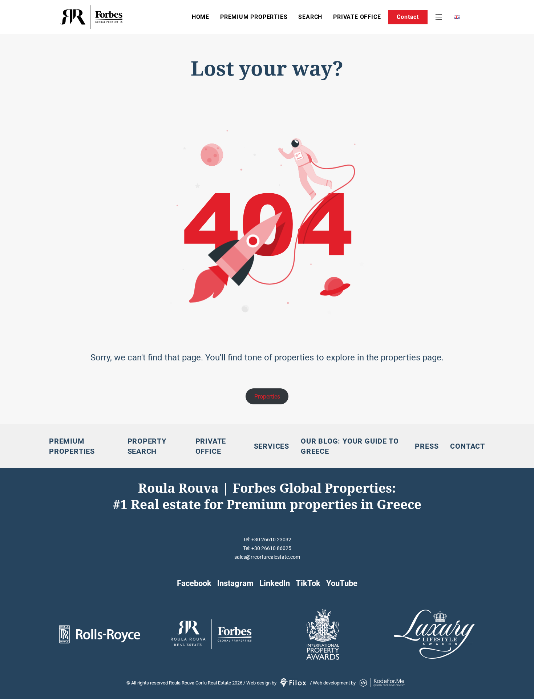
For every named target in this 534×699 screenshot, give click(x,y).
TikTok (308, 583)
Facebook (194, 583)
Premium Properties (253, 16)
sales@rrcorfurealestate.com (267, 557)
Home (200, 16)
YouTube (341, 583)
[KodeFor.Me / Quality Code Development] (382, 683)
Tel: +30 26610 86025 (267, 548)
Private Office (357, 16)
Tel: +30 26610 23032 (267, 539)
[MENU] (438, 17)
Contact (408, 16)
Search (310, 16)
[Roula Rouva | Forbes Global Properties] (114, 17)
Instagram (235, 583)
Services (271, 446)
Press (426, 446)
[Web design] (294, 683)
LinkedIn (274, 583)
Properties (267, 396)
